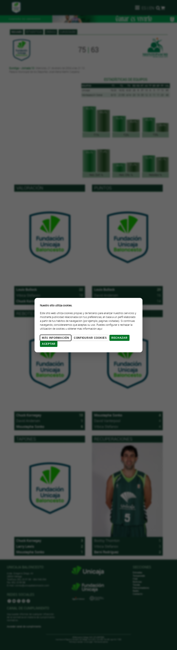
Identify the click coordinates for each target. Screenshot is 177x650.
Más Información (55, 337)
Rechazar (119, 337)
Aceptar (48, 343)
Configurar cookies (90, 337)
